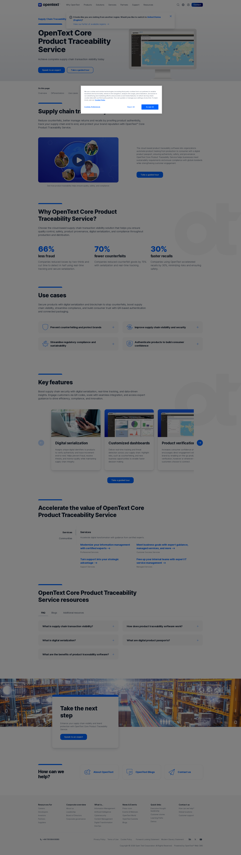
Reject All (131, 107)
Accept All (150, 107)
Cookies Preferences (92, 107)
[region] (121, 99)
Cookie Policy (100, 100)
